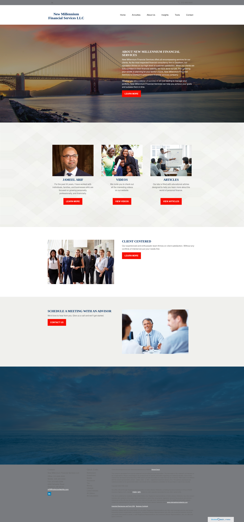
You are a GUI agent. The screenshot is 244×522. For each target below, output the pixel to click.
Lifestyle (90, 488)
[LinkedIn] (52, 2)
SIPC (139, 492)
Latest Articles (92, 490)
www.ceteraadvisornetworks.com (177, 502)
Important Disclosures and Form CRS (123, 506)
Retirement (91, 473)
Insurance (91, 480)
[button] (136, 15)
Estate (89, 478)
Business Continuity (142, 506)
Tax (88, 483)
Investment (91, 475)
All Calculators (92, 495)
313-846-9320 (187, 2)
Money (89, 485)
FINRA (135, 492)
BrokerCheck (156, 469)
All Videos (91, 493)
